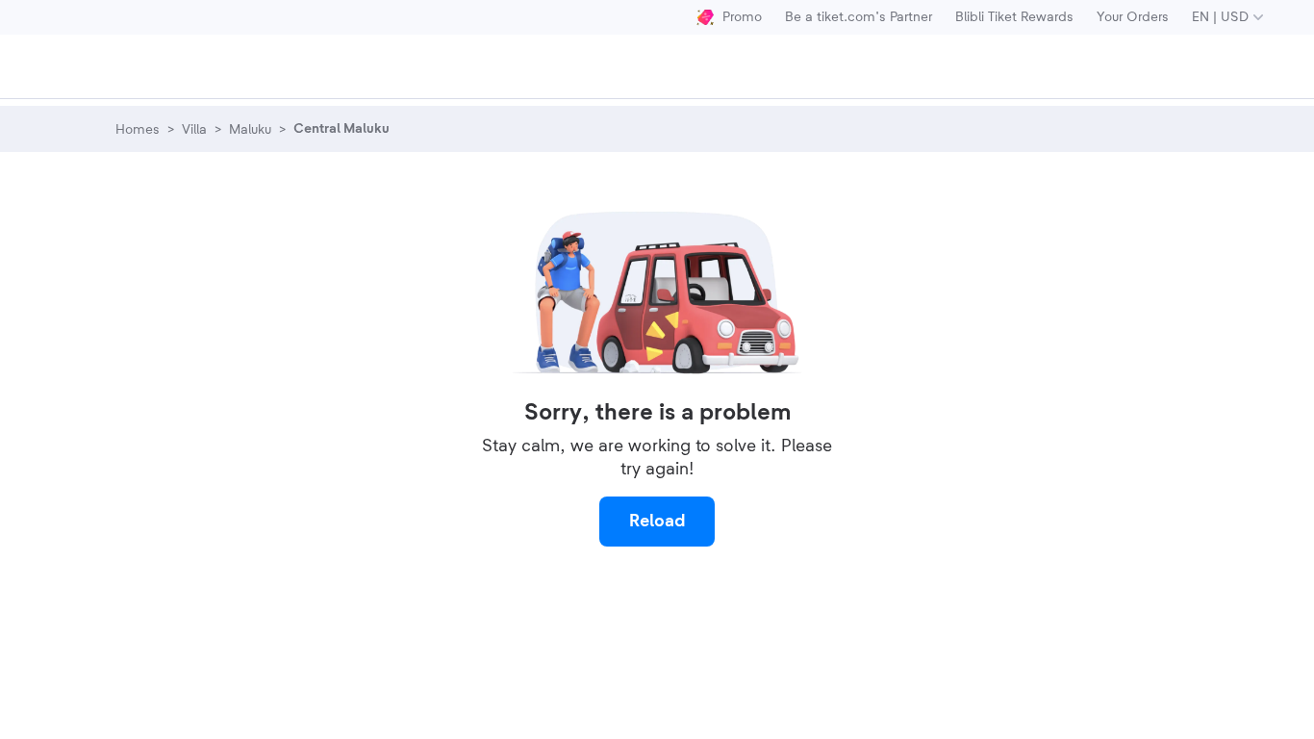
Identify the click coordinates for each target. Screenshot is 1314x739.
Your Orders (1133, 17)
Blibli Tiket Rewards (1014, 17)
